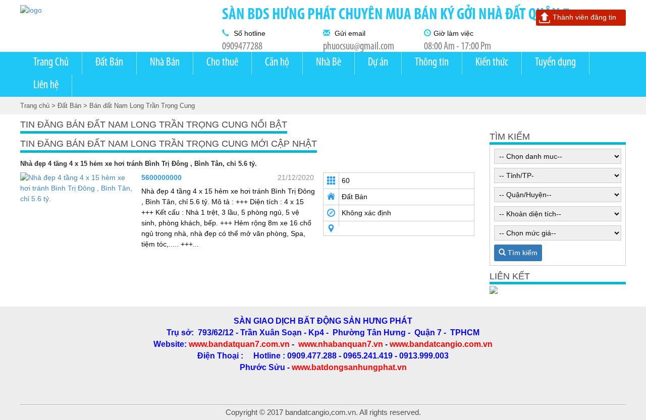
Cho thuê (222, 63)
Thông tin (432, 63)
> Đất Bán (66, 105)
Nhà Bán (165, 63)
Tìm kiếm (521, 253)
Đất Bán (109, 63)
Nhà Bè (328, 63)
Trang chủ (34, 105)
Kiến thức (491, 63)
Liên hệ (46, 85)
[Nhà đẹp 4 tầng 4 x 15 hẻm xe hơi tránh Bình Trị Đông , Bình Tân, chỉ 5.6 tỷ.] (77, 188)
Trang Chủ (51, 63)
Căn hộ (277, 63)
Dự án (378, 63)
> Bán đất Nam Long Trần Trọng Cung (139, 105)
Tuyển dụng (555, 63)
